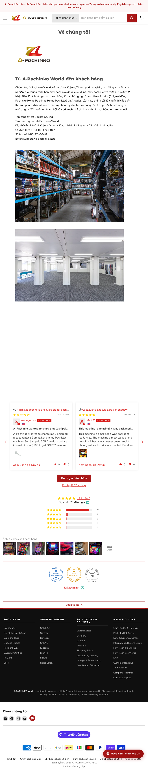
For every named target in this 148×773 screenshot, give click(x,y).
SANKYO (45, 628)
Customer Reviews (123, 662)
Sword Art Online (13, 653)
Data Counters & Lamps (125, 638)
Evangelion (9, 628)
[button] (55, 464)
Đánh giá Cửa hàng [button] (74, 485)
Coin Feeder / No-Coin (88, 665)
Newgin (44, 638)
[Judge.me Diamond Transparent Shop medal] (56, 574)
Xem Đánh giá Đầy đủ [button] (26, 465)
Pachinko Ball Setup (123, 633)
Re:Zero (8, 657)
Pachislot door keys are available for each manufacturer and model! (40, 411)
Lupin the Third (11, 638)
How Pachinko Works (124, 647)
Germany (81, 635)
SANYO (44, 643)
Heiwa (43, 657)
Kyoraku (44, 647)
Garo (6, 662)
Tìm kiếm (11, 759)
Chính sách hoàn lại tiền (57, 759)
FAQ (115, 657)
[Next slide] (142, 442)
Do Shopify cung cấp (74, 766)
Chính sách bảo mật (30, 759)
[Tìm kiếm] (132, 18)
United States (84, 630)
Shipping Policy (85, 650)
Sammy (44, 633)
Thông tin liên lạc (132, 759)
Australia (81, 645)
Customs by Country (87, 655)
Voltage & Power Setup (89, 660)
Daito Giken (46, 662)
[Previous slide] (5, 442)
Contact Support (122, 677)
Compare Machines (123, 672)
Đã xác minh (71, 587)
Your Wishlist (120, 667)
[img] (21, 415)
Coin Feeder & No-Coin (125, 628)
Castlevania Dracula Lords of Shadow (105, 409)
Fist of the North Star (15, 633)
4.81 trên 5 (83, 498)
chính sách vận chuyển (84, 759)
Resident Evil (11, 647)
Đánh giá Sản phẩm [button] (74, 478)
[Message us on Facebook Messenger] (32, 718)
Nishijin (44, 653)
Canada (81, 640)
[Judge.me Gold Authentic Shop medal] (74, 574)
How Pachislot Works (124, 653)
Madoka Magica (12, 643)
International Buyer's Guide (127, 643)
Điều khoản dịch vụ (109, 759)
